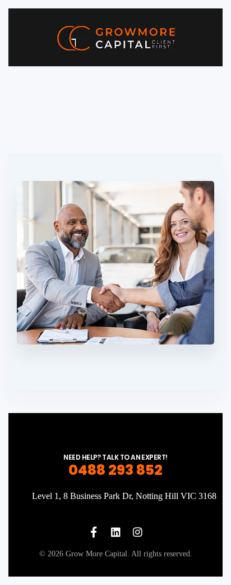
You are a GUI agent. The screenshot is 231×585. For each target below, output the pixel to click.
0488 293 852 (115, 470)
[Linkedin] (115, 532)
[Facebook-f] (94, 532)
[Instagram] (137, 532)
